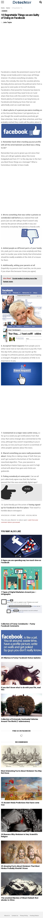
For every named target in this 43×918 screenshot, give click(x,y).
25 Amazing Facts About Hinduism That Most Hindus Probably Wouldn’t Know (20, 867)
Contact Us (15, 915)
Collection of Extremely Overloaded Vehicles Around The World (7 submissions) (19, 720)
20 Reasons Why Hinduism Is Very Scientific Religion (19, 835)
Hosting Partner (34, 915)
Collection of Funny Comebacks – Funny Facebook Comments (18, 625)
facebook (6, 515)
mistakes (21, 515)
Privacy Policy (24, 915)
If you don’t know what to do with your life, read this (21, 688)
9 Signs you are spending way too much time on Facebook (21, 561)
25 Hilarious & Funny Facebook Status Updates (20, 658)
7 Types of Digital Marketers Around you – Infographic (18, 593)
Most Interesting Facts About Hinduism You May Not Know (21, 772)
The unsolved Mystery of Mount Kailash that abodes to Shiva (19, 899)
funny (13, 515)
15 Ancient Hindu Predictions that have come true (20, 804)
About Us (7, 915)
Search (40, 2)
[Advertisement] (21, 48)
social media (32, 515)
